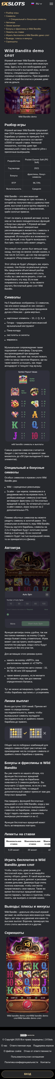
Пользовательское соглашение (27, 1056)
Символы (10, 16)
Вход (27, 1074)
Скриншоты (12, 41)
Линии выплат (13, 25)
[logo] (13, 4)
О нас (4, 1045)
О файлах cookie (12, 1051)
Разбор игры (12, 13)
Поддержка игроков (43, 1045)
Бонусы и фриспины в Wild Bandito (23, 29)
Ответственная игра (20, 1045)
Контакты (45, 1062)
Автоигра (10, 22)
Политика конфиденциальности (21, 1062)
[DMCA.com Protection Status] (27, 1035)
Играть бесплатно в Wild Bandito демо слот (27, 35)
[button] (49, 1067)
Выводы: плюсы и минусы (19, 38)
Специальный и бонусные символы (28, 19)
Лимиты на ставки (15, 32)
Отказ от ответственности (37, 1051)
